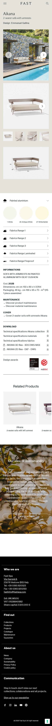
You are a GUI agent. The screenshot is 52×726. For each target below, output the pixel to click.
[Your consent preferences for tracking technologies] (47, 721)
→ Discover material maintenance (20, 306)
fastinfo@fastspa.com (15, 592)
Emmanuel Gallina (20, 23)
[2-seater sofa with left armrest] (19, 408)
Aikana (9, 13)
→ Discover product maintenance (20, 303)
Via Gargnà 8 (10, 579)
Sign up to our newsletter (16, 697)
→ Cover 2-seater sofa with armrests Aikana (25, 315)
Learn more (26, 516)
